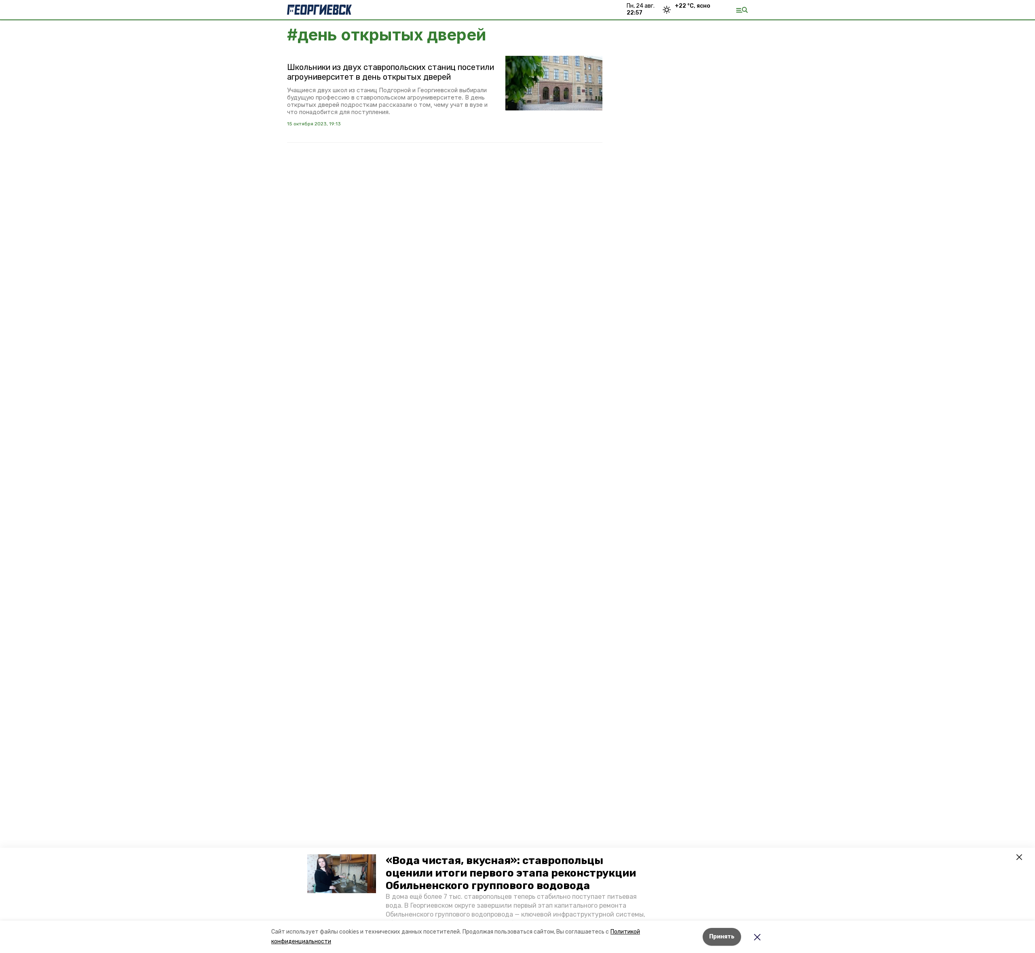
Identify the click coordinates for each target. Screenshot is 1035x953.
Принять (722, 936)
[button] (341, 873)
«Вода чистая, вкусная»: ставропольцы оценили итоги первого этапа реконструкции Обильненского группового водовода (511, 873)
